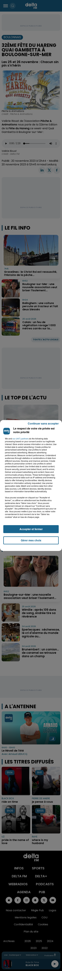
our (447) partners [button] (20, 438)
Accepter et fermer (31, 529)
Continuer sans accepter (43, 423)
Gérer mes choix (31, 540)
